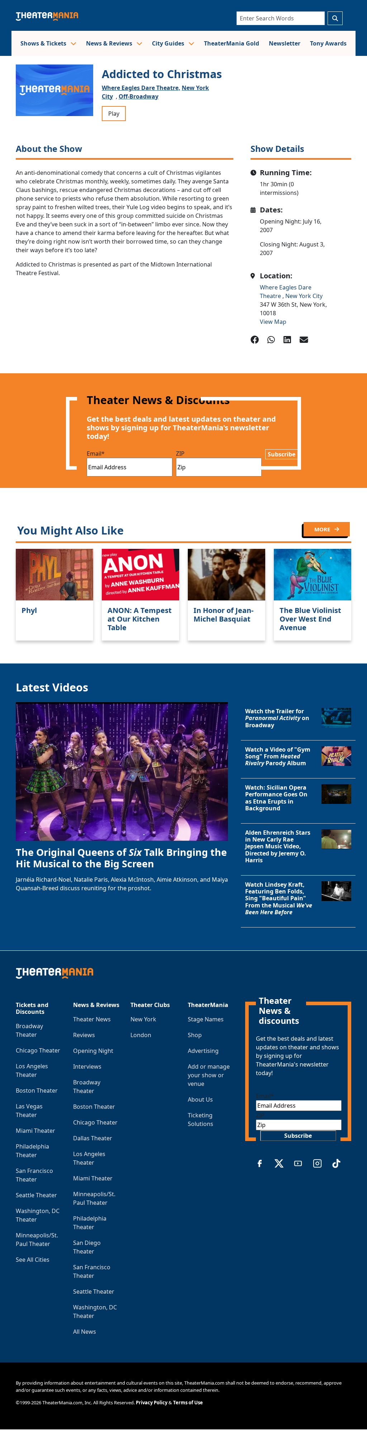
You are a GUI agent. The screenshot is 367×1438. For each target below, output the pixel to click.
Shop (195, 1035)
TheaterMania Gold (231, 43)
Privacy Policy (151, 1402)
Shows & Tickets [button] (44, 43)
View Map (273, 322)
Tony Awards (328, 43)
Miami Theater (35, 1131)
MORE (323, 529)
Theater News (92, 1019)
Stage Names (206, 1019)
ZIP (180, 453)
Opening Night (93, 1051)
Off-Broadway (138, 96)
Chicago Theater (38, 1050)
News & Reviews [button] (110, 43)
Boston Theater (37, 1090)
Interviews (87, 1066)
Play (113, 114)
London (140, 1035)
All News (84, 1332)
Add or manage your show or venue (209, 1075)
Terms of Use (188, 1402)
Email (96, 453)
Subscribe (281, 454)
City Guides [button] (169, 43)
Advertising (203, 1051)
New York (143, 1019)
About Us (200, 1099)
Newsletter (284, 43)
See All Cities (32, 1260)
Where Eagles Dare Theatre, (141, 88)
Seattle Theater (36, 1195)
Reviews (84, 1035)
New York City (304, 296)
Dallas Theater (92, 1138)
